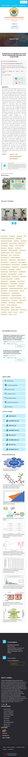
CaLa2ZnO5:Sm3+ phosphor (15, 297)
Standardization (4, 290)
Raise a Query (7, 724)
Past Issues (9, 406)
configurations (4, 302)
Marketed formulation (13, 290)
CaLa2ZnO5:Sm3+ (4, 297)
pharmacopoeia (15, 276)
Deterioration (18, 252)
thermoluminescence (5, 295)
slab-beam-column (14, 309)
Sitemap (5, 749)
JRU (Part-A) (22, 5)
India (25, 236)
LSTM (12, 252)
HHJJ (16, 154)
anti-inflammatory (22, 271)
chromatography (13, 283)
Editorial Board (20, 747)
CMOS (12, 307)
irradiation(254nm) (16, 293)
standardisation (13, 262)
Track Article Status (8, 711)
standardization (12, 281)
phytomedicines (15, 267)
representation (4, 250)
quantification (4, 285)
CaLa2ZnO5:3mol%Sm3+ (16, 295)
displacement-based (5, 309)
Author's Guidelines (12, 385)
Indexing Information (12, 402)
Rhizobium (11, 245)
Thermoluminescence (5, 293)
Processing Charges (11, 398)
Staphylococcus (22, 243)
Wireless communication (12, 305)
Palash (10, 255)
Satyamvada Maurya (12, 61)
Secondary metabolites (15, 257)
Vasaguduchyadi (4, 281)
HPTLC (25, 288)
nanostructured (23, 267)
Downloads (6, 718)
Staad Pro (10, 312)
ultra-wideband (12, 302)
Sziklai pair (3, 305)
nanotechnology (4, 271)
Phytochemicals (4, 259)
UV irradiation (15, 300)
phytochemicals (4, 255)
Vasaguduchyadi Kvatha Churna (15, 288)
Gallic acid (22, 290)
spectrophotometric (12, 274)
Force (15, 314)
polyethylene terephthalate (6, 240)
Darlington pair (20, 302)
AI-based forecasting (5, 252)
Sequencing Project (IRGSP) (15, 156)
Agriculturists (24, 240)
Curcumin (20, 274)
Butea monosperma (5, 257)
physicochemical (21, 281)
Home (4, 747)
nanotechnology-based (5, 264)
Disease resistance (14, 158)
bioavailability (24, 264)
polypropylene (19, 238)
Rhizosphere (10, 248)
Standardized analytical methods (7, 238)
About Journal (6, 5)
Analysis (10, 314)
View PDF (20, 82)
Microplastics (19, 236)
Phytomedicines (12, 259)
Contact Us (14, 5)
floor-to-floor (18, 307)
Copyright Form (11, 393)
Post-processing (23, 309)
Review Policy (7, 716)
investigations (12, 236)
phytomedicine (4, 269)
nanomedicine (12, 269)
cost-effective (4, 274)
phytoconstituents (21, 259)
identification (21, 283)
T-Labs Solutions (11, 755)
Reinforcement (4, 314)
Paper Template (10, 389)
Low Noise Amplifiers (5, 307)
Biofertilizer (21, 245)
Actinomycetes (18, 248)
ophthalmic (18, 269)
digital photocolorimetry (6, 276)
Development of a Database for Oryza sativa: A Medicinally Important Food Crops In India (14, 55)
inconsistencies (4, 236)
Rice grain (12, 154)
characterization (4, 243)
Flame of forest (16, 255)
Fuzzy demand (23, 250)
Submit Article (10, 381)
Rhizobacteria (3, 248)
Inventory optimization (13, 250)
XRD (24, 297)
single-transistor (22, 300)
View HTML (20, 78)
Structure (16, 312)
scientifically (17, 278)
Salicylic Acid (23, 276)
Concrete (21, 312)
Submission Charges (9, 714)
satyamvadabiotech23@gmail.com (14, 63)
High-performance (4, 283)
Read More (19, 346)
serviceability (3, 312)
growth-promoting (13, 243)
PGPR (16, 245)
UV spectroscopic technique (7, 278)
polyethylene (16, 240)
